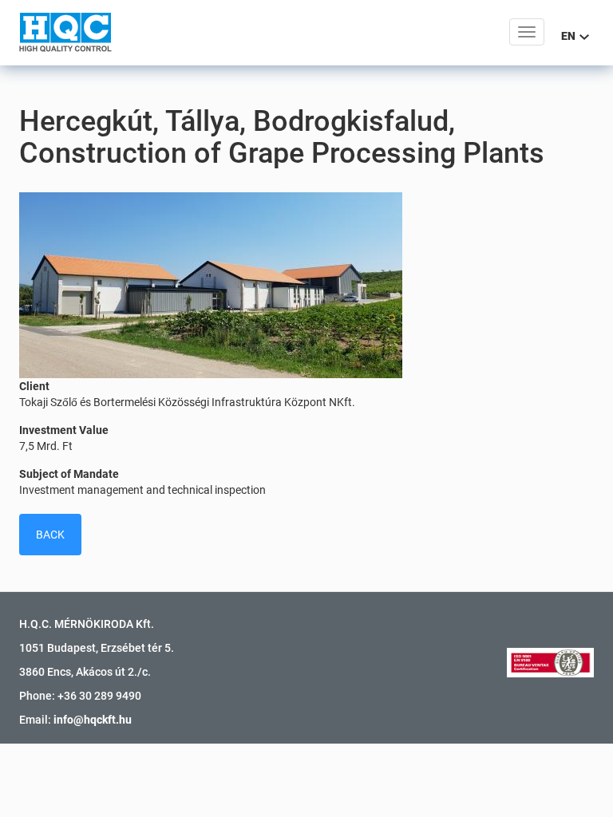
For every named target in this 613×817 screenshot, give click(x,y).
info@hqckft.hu (92, 719)
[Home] (65, 32)
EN (569, 36)
